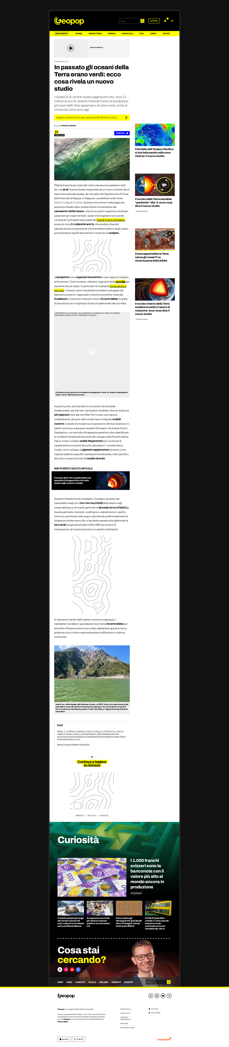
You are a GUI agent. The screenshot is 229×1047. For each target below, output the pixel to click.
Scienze (78, 34)
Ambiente (116, 982)
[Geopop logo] (69, 21)
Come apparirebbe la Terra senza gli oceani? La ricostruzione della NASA (152, 257)
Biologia (103, 982)
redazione (124, 1023)
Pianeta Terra (95, 34)
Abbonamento (61, 34)
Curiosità (80, 982)
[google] (78, 1039)
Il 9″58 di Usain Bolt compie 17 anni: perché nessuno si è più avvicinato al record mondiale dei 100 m (157, 923)
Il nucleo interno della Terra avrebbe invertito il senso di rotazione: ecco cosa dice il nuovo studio (152, 308)
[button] (172, 21)
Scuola (92, 982)
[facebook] (169, 995)
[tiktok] (150, 995)
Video (69, 982)
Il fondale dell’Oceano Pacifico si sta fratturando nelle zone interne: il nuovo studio (154, 152)
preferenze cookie (127, 1027)
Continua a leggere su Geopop (92, 763)
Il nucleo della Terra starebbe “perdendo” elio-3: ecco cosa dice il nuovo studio (153, 202)
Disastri (128, 982)
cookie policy (125, 1013)
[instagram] (157, 995)
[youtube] (163, 995)
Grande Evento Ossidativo (111, 219)
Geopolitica (127, 34)
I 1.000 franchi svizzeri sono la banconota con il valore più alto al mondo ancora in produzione (147, 873)
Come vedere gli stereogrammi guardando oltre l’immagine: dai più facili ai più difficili (129, 922)
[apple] (64, 1039)
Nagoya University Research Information (73, 744)
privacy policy (125, 1009)
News (60, 982)
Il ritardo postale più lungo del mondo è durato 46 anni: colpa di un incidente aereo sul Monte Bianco (71, 922)
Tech (141, 34)
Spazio (153, 34)
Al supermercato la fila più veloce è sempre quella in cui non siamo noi (98, 922)
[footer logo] (82, 996)
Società (166, 34)
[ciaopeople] (164, 1039)
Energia (111, 34)
